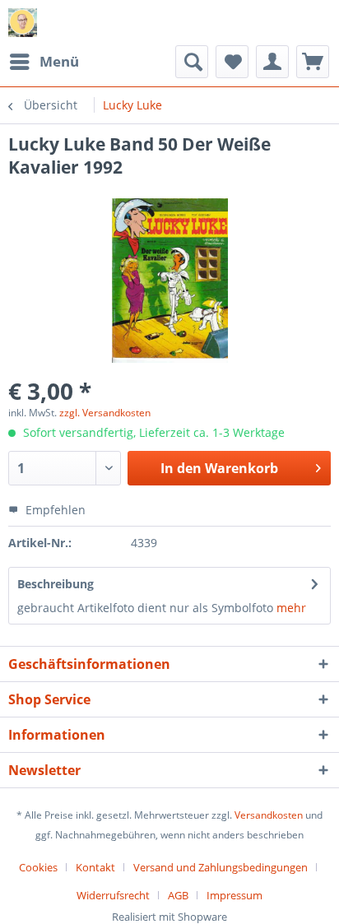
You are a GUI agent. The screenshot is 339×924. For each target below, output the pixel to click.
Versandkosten (269, 815)
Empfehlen (54, 510)
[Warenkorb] (312, 61)
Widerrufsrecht (113, 895)
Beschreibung (55, 584)
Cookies (38, 867)
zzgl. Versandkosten (105, 413)
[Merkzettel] (232, 61)
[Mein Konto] (272, 61)
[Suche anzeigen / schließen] (191, 61)
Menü (59, 61)
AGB (178, 895)
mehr (291, 607)
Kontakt (95, 867)
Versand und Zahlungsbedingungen (220, 867)
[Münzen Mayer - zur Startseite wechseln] (22, 22)
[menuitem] (43, 61)
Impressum (234, 895)
